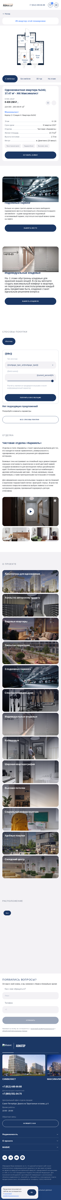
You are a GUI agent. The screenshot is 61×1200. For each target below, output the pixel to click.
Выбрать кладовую (30, 301)
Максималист (12, 112)
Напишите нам (29, 1123)
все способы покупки (29, 419)
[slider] (52, 381)
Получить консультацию (30, 397)
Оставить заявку (30, 155)
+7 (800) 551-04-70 (12, 1093)
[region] (30, 78)
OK (32, 1192)
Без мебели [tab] (25, 79)
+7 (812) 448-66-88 (37, 5)
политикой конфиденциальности (42, 1028)
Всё (7, 913)
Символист (9, 1079)
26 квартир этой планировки (30, 21)
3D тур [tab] (39, 79)
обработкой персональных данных (14, 1031)
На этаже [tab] (52, 79)
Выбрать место (30, 228)
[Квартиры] (6, 13)
